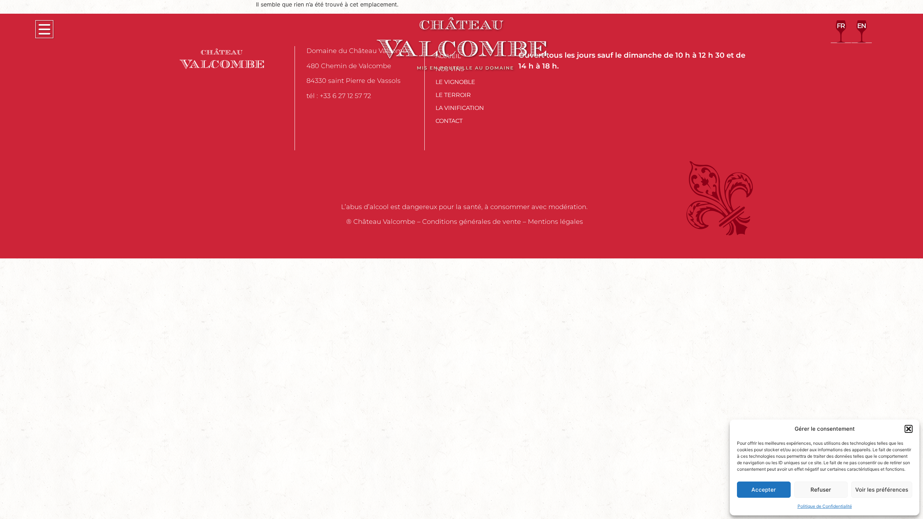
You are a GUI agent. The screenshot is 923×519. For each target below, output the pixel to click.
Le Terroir (453, 95)
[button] (908, 428)
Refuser (821, 489)
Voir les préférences (881, 489)
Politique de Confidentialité (825, 506)
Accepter (763, 489)
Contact (449, 120)
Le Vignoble (455, 82)
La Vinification (460, 108)
